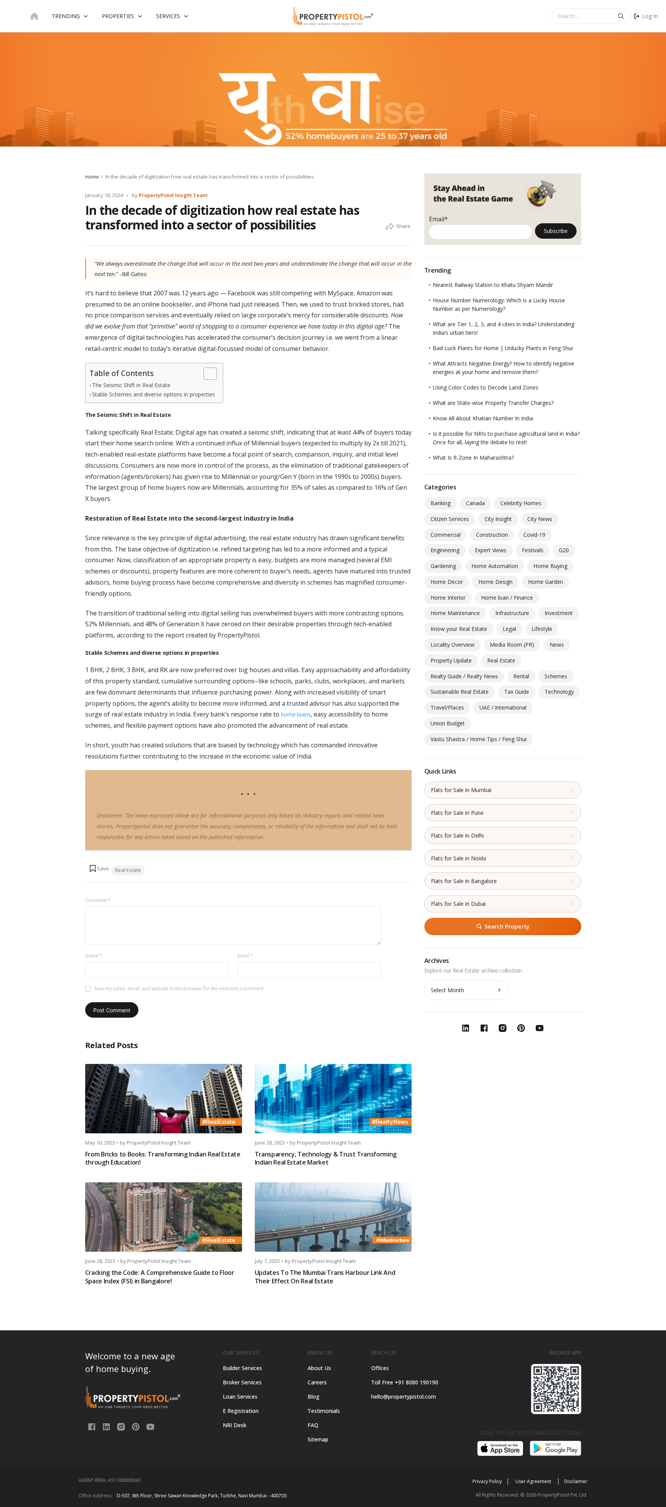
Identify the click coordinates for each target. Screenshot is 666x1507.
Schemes (556, 676)
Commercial (446, 534)
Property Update (451, 660)
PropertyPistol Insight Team (173, 195)
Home (92, 176)
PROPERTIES (118, 16)
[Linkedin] (107, 1426)
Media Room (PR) (512, 644)
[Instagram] (121, 1426)
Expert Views (490, 550)
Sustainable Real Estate (460, 691)
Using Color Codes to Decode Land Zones (485, 387)
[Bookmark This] (99, 868)
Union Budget (448, 723)
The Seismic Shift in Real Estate (131, 385)
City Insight (498, 519)
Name (93, 955)
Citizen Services (450, 519)
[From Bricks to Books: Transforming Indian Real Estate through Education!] (163, 1098)
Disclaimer (575, 1481)
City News (539, 519)
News (557, 644)
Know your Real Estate (459, 628)
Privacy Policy (487, 1481)
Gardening (443, 566)
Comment (98, 900)
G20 (564, 550)
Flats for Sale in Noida (458, 858)
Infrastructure (512, 613)
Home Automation (494, 566)
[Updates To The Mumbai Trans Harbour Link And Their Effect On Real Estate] (333, 1217)
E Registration (241, 1410)
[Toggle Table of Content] (206, 373)
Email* (438, 219)
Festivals (532, 550)
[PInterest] (136, 1426)
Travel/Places (447, 707)
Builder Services (242, 1368)
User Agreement (533, 1481)
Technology (559, 691)
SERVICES (168, 16)
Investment (559, 613)
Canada (475, 503)
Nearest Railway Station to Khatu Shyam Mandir (493, 284)
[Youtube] (150, 1426)
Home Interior (448, 597)
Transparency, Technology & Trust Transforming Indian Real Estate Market (326, 1158)
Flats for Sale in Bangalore (464, 881)
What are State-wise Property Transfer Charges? (493, 402)
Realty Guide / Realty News (464, 676)
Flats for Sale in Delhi (457, 835)
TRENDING (66, 16)
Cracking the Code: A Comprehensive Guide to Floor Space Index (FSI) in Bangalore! (159, 1276)
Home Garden (545, 581)
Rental (521, 676)
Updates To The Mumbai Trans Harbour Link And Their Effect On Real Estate (325, 1276)
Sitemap (318, 1439)
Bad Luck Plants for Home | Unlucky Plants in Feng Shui (503, 348)
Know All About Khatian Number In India (483, 418)
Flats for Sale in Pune (457, 812)
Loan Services (240, 1396)
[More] (390, 227)
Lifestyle (541, 628)
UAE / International (502, 707)
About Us (319, 1368)
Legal (509, 628)
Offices (380, 1368)
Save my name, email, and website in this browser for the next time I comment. (179, 988)
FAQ (313, 1425)
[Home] (34, 16)
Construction (492, 534)
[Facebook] (92, 1426)
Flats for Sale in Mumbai (461, 790)
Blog (314, 1396)
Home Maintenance (455, 613)
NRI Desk (234, 1425)
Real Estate (128, 869)
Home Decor (447, 581)
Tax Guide (516, 691)
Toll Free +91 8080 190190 (404, 1382)
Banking (441, 503)
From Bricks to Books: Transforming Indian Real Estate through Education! (162, 1158)
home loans (296, 714)
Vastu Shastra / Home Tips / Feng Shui (478, 739)
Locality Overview (452, 644)
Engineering (445, 550)
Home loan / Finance (507, 597)
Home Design (495, 581)
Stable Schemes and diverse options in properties (153, 394)
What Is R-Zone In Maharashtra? (473, 457)
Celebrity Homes (521, 503)
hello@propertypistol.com (403, 1396)
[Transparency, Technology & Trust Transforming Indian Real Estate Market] (333, 1098)
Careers (317, 1382)
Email (245, 955)
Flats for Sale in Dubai (458, 903)
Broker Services (242, 1382)
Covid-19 (534, 534)
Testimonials (324, 1410)
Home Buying (550, 566)
